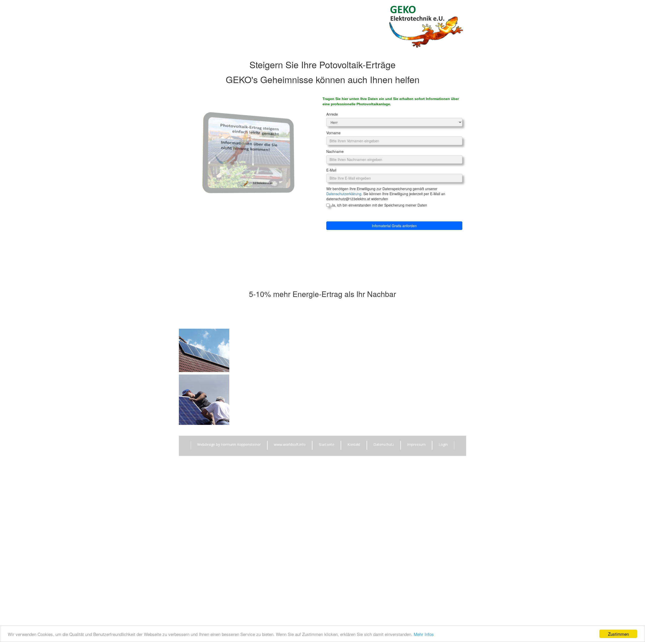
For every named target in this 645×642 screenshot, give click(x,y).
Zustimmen (618, 634)
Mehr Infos (424, 634)
